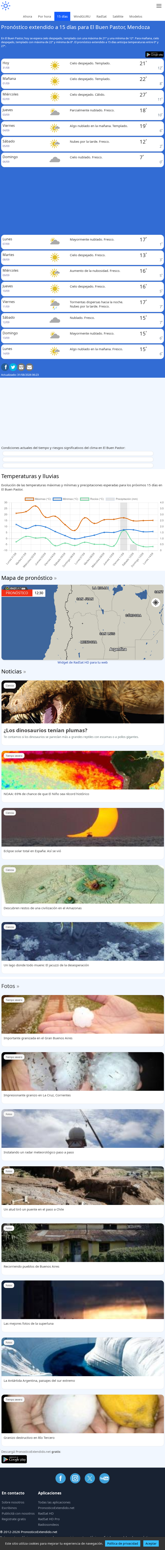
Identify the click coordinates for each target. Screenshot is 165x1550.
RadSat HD (46, 1513)
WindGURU (82, 16)
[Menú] (159, 6)
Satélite (118, 16)
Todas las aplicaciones (54, 1502)
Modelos (135, 16)
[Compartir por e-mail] (29, 367)
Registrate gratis (14, 1519)
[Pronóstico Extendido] (5, 6)
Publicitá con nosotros (18, 1513)
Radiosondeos (48, 1524)
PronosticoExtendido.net (56, 1508)
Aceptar (151, 1543)
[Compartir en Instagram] (21, 367)
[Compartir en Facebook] (5, 367)
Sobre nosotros (13, 1502)
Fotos (8, 985)
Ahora (27, 16)
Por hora (44, 16)
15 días (62, 16)
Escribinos (9, 1508)
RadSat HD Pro (49, 1519)
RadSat (101, 16)
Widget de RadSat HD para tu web (83, 662)
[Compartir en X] (13, 367)
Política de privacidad (122, 1543)
